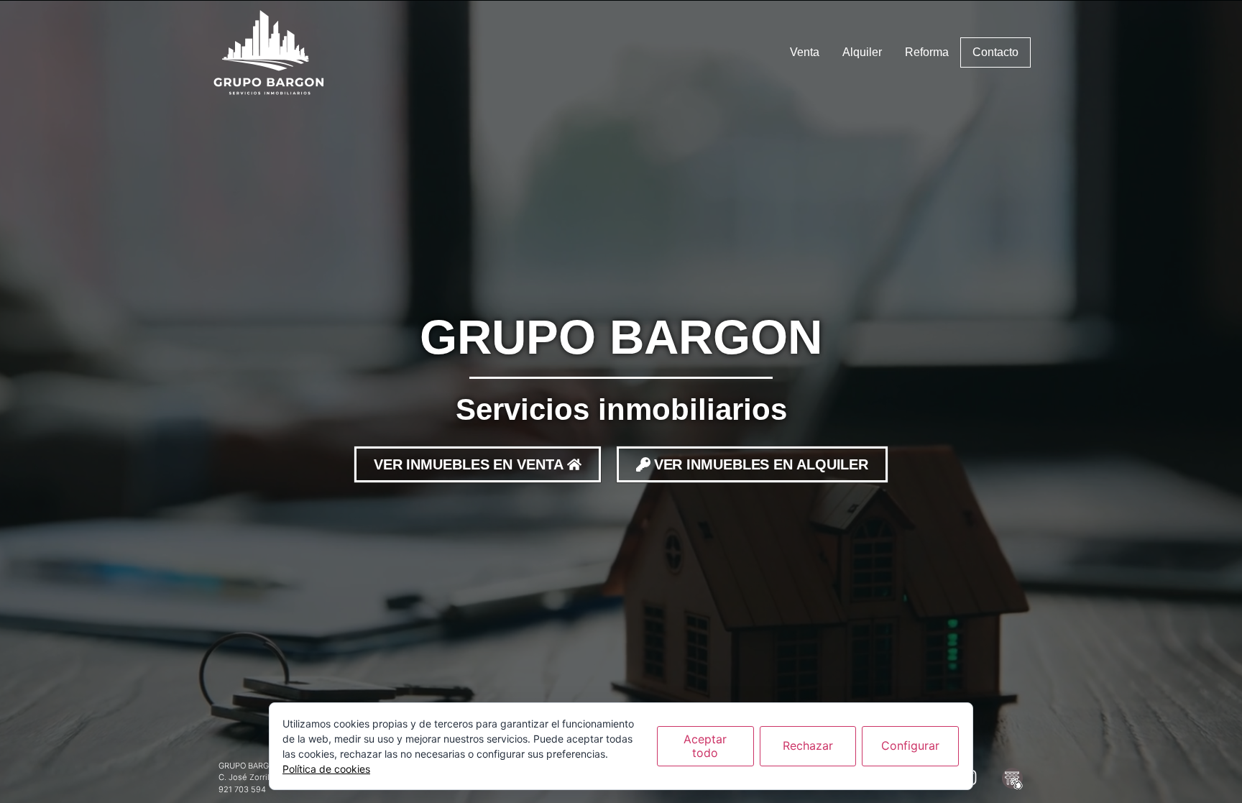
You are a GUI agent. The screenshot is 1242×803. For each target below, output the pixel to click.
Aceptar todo (705, 746)
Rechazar (808, 745)
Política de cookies (326, 769)
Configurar (910, 745)
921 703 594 (242, 789)
